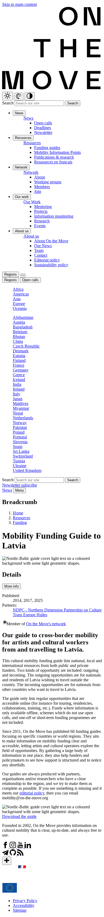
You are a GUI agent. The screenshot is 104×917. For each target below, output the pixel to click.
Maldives (20, 403)
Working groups (47, 182)
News (7, 490)
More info (11, 586)
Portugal (20, 437)
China (18, 341)
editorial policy (31, 793)
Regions (10, 274)
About (39, 177)
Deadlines (42, 127)
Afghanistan (23, 317)
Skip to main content (19, 4)
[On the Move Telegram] (6, 854)
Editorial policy (47, 260)
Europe (19, 303)
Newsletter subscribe (19, 485)
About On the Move (51, 241)
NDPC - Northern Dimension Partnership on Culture (57, 610)
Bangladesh (23, 327)
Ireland (19, 389)
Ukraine (19, 465)
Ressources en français (53, 162)
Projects (40, 211)
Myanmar (21, 408)
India (17, 384)
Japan (17, 398)
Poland (19, 432)
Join (37, 191)
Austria (19, 322)
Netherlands (23, 418)
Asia (17, 299)
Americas (21, 294)
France (18, 365)
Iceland (19, 379)
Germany (21, 370)
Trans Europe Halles (30, 614)
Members (42, 186)
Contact (40, 255)
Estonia (19, 355)
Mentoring (43, 206)
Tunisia (19, 461)
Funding (20, 522)
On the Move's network (46, 624)
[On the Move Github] (13, 854)
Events (40, 225)
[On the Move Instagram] (13, 846)
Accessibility (23, 905)
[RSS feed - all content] (20, 854)
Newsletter (43, 132)
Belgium (20, 331)
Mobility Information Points (57, 152)
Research (42, 221)
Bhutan (19, 336)
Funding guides (47, 147)
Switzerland (23, 456)
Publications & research (54, 157)
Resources (21, 517)
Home (18, 513)
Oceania (20, 308)
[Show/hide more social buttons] (6, 861)
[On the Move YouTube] (21, 846)
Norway (20, 422)
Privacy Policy (25, 900)
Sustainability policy (51, 265)
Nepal (18, 413)
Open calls (43, 123)
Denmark (21, 351)
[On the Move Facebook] (6, 846)
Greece (19, 375)
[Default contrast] (7, 96)
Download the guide (19, 816)
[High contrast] (30, 96)
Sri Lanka (21, 451)
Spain (17, 446)
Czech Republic (26, 346)
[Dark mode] (18, 96)
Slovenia (20, 442)
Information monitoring (53, 216)
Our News (43, 245)
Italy (16, 394)
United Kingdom (27, 470)
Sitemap (19, 910)
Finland (19, 360)
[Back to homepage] (52, 89)
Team (38, 250)
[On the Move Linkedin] (28, 846)
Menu (19, 490)
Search (8, 103)
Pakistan (20, 427)
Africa (18, 289)
